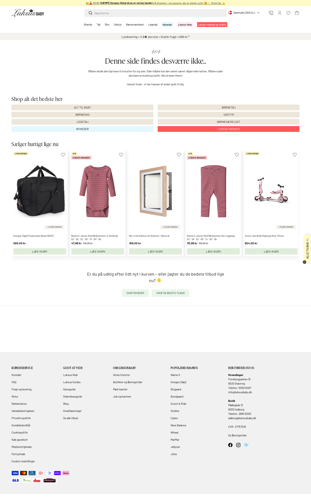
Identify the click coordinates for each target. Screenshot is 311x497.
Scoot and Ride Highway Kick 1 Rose (264, 235)
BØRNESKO (82, 114)
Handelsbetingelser (23, 410)
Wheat (175, 432)
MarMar (175, 439)
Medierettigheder (22, 446)
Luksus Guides (72, 382)
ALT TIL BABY (82, 107)
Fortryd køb (18, 454)
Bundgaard (177, 396)
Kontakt (16, 374)
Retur (15, 396)
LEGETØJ (82, 121)
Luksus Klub (70, 374)
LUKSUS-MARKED (228, 129)
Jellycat (175, 446)
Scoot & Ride (178, 403)
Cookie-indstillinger (23, 461)
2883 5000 (245, 413)
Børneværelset (135, 24)
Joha (174, 454)
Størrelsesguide (72, 396)
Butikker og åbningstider (127, 382)
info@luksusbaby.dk (240, 392)
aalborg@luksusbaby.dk (242, 418)
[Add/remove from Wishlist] (63, 154)
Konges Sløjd (178, 382)
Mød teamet (120, 389)
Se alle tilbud (70, 418)
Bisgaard (176, 389)
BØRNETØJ (229, 107)
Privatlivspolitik (21, 418)
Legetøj (152, 24)
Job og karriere (122, 396)
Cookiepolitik (20, 432)
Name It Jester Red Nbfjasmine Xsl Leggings (211, 235)
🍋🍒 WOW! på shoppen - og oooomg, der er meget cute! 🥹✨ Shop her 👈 (155, 2)
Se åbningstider (237, 435)
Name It (175, 374)
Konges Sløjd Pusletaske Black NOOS (33, 235)
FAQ (14, 382)
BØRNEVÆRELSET (228, 121)
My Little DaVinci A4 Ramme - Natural (149, 235)
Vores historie (121, 374)
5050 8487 (245, 387)
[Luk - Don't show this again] (304, 262)
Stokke (175, 410)
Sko (107, 24)
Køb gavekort (20, 439)
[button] (296, 12)
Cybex (174, 418)
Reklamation (19, 403)
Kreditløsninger (72, 410)
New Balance (178, 425)
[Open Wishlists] (288, 13)
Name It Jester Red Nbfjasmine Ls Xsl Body (94, 235)
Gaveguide (69, 389)
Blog (66, 403)
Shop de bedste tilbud (170, 292)
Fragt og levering (21, 389)
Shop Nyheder (135, 292)
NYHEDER (82, 129)
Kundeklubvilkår (21, 425)
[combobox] (155, 13)
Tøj (98, 24)
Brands (88, 24)
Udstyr (118, 24)
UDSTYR (229, 114)
